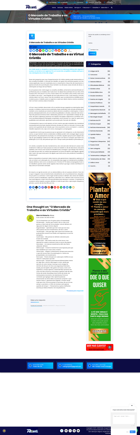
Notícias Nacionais (96, 131)
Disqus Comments (60, 305)
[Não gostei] (35, 190)
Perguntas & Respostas (98, 141)
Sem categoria (95, 148)
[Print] (59, 50)
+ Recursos (85, 7)
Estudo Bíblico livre (96, 92)
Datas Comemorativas (97, 78)
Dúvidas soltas (95, 89)
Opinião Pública (95, 134)
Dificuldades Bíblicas (97, 85)
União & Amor (94, 162)
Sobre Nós (104, 7)
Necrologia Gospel (96, 117)
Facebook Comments (36, 305)
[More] (65, 50)
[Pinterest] (40, 50)
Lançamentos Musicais (97, 110)
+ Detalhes (95, 7)
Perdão (92, 138)
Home (54, 7)
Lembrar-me (94, 49)
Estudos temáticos (96, 96)
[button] (30, 187)
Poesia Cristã (94, 145)
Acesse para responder (76, 291)
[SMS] (49, 50)
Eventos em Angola (96, 99)
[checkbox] (4, 430)
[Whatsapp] (43, 50)
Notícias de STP (95, 120)
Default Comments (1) (49, 305)
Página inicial (77, 16)
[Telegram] (62, 50)
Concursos (93, 75)
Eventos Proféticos (96, 103)
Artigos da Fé (94, 71)
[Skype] (52, 50)
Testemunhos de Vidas (97, 159)
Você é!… (93, 166)
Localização (64, 2)
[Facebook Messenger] (46, 50)
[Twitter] (33, 50)
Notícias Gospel (95, 124)
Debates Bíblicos (95, 82)
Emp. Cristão (52, 2)
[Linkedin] (37, 50)
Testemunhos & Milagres (98, 155)
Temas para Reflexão (88, 16)
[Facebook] (30, 50)
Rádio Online (69, 7)
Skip (127, 431)
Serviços (77, 7)
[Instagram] (56, 50)
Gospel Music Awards (97, 106)
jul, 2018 (32, 36)
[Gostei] (30, 190)
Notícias (60, 7)
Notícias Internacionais (97, 127)
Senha (90, 43)
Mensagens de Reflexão (98, 113)
